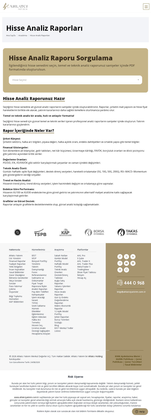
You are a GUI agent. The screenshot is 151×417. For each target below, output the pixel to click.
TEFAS (35, 303)
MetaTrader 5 (83, 266)
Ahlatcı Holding (95, 356)
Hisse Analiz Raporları (40, 35)
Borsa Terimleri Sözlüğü (61, 321)
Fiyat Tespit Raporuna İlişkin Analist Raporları (39, 286)
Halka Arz (36, 319)
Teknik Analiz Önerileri (60, 271)
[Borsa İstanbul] (94, 232)
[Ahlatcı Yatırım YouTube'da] (126, 263)
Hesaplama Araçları (41, 333)
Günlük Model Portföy (61, 259)
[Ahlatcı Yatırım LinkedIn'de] (133, 256)
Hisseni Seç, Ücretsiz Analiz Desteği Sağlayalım (41, 328)
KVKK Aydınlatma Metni (127, 356)
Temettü (36, 322)
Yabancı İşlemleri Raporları (62, 287)
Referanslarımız (39, 275)
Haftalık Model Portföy (61, 265)
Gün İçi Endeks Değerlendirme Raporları (61, 300)
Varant (35, 300)
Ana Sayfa (10, 35)
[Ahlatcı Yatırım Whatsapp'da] (126, 269)
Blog (56, 325)
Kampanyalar (38, 294)
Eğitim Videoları (39, 317)
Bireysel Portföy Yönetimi (39, 262)
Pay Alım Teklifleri (40, 291)
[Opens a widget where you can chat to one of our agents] (140, 412)
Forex (34, 272)
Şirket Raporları (61, 317)
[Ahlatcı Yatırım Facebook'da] (120, 256)
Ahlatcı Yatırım (16, 255)
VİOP (34, 258)
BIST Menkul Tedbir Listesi (63, 329)
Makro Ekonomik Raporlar (62, 307)
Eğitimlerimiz (38, 314)
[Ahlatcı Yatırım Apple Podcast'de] (120, 269)
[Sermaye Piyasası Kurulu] (17, 232)
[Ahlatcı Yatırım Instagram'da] (120, 263)
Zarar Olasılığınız (17, 275)
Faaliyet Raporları (17, 263)
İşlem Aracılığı (38, 297)
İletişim (80, 275)
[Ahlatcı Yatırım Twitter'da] (126, 256)
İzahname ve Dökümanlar (38, 279)
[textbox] (76, 80)
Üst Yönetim (15, 258)
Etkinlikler (36, 311)
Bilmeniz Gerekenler (18, 277)
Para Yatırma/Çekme (15, 287)
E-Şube (80, 258)
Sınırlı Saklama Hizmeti (38, 307)
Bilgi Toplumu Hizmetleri (15, 297)
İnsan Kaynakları (16, 269)
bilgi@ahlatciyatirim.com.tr (131, 291)
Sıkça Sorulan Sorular (15, 282)
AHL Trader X (83, 261)
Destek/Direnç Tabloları (61, 276)
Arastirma (22, 35)
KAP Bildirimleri (16, 301)
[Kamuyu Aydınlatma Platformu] (65, 232)
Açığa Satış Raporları (59, 282)
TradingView (83, 269)
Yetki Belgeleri (15, 266)
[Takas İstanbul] (127, 232)
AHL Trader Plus (85, 263)
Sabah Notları (60, 255)
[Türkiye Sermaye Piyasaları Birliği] (40, 232)
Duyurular (13, 291)
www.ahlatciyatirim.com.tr (26, 397)
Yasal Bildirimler (16, 272)
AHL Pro (81, 255)
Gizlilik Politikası (124, 359)
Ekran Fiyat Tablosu (86, 272)
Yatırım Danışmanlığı (38, 268)
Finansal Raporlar (17, 261)
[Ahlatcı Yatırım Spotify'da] (133, 263)
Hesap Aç (81, 277)
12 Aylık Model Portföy (61, 313)
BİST (34, 255)
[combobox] (75, 79)
